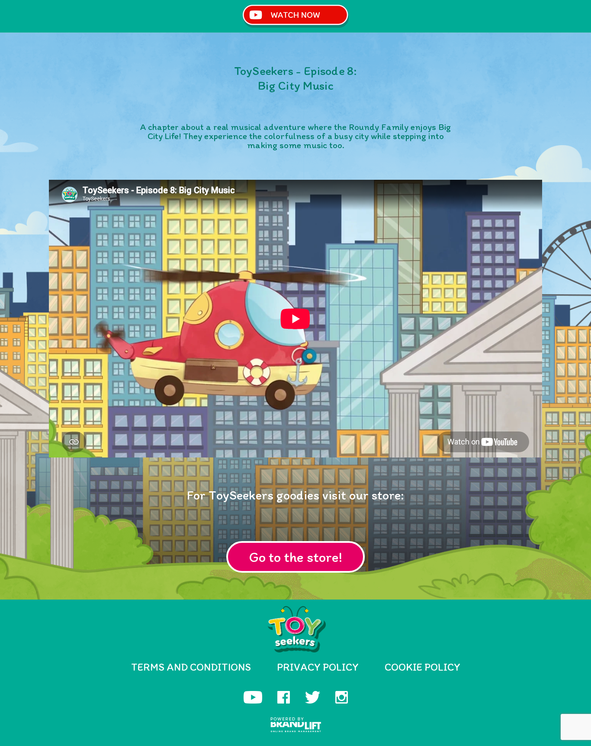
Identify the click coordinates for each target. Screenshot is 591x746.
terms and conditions (191, 667)
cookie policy (422, 667)
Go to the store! (295, 556)
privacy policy (318, 667)
